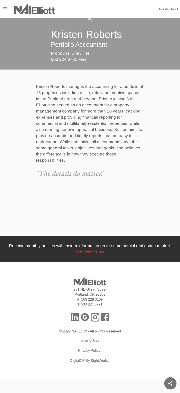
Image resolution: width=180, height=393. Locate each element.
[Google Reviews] (85, 317)
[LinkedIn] (75, 317)
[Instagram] (95, 317)
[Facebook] (105, 317)
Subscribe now (90, 252)
